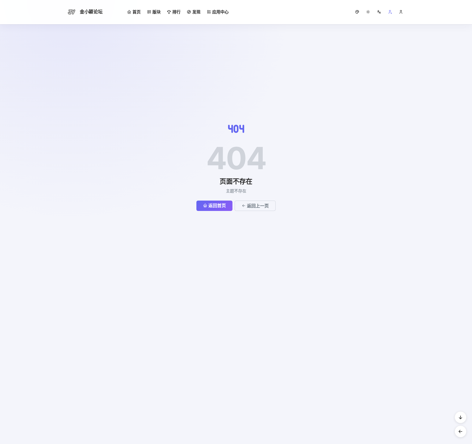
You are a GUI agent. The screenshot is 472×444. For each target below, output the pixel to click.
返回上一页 (258, 205)
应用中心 (220, 11)
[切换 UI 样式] (357, 12)
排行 (176, 11)
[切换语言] (379, 12)
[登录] (401, 12)
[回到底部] (461, 417)
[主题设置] (368, 12)
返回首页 (217, 205)
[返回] (461, 431)
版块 (156, 11)
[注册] (390, 12)
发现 (196, 11)
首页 (136, 11)
